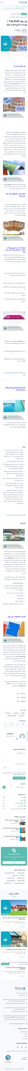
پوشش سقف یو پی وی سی (9, 873)
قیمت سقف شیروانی (10, 878)
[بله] (21, 1047)
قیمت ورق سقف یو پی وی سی (19, 883)
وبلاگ (26, 1034)
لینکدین (11, 725)
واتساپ (17, 725)
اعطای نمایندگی (23, 1032)
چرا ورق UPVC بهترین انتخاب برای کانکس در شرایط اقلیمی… (15, 968)
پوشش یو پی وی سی (20, 873)
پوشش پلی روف (21, 715)
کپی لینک (5, 726)
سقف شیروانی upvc (20, 878)
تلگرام (23, 725)
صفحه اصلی (24, 7)
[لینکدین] (25, 1047)
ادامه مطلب (22, 927)
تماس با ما (14, 862)
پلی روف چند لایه (8, 713)
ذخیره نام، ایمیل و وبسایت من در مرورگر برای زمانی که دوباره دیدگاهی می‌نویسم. (14, 773)
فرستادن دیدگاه (18, 778)
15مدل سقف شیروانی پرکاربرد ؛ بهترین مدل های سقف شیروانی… (14, 918)
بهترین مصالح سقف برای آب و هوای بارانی (15, 949)
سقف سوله (22, 875)
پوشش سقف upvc (21, 880)
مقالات (17, 7)
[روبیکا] (17, 1047)
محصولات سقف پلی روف (11, 715)
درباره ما (25, 1036)
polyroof (22, 713)
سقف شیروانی (14, 875)
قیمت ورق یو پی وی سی (11, 880)
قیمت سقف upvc (8, 883)
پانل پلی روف (16, 713)
